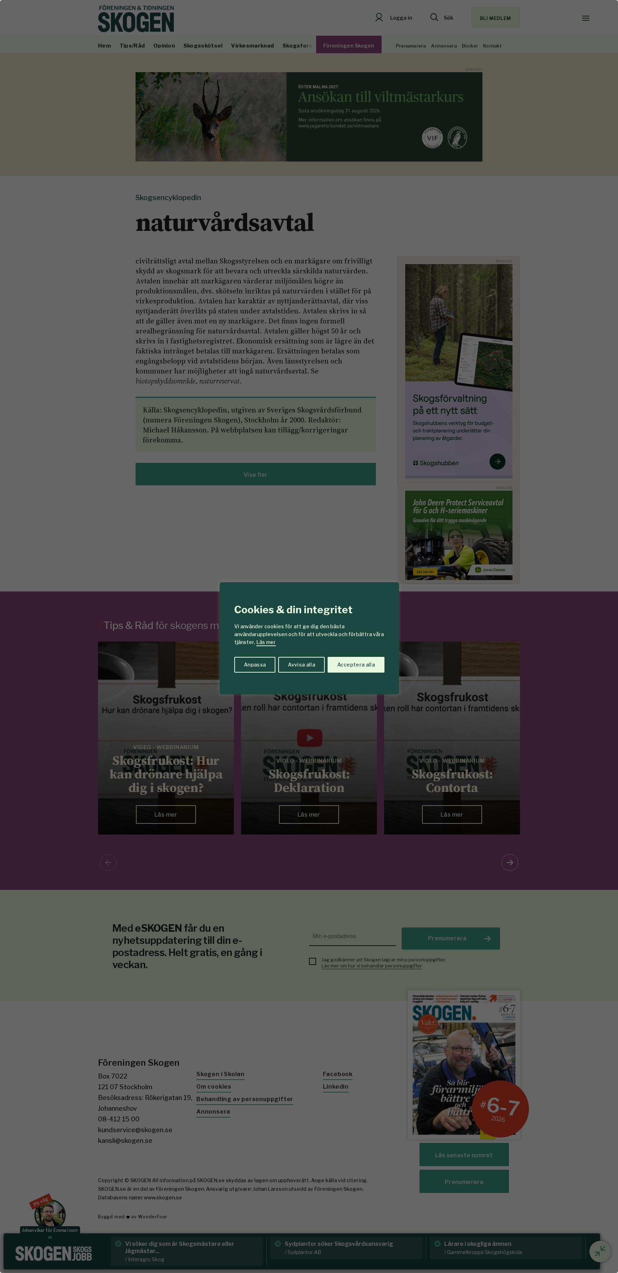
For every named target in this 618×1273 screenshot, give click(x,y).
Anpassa (255, 665)
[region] (309, 636)
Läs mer (266, 642)
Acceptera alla (356, 665)
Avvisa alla (301, 665)
